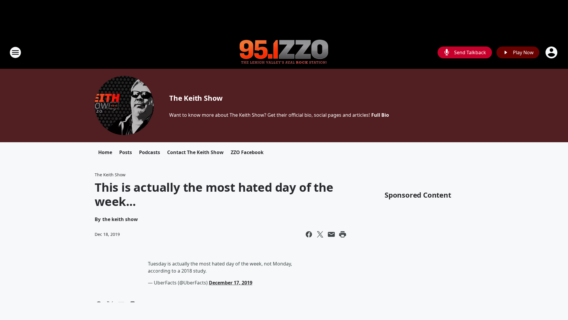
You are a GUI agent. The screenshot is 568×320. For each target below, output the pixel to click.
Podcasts (149, 152)
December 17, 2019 (230, 282)
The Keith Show (196, 98)
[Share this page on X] (320, 234)
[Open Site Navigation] (15, 52)
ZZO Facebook (247, 152)
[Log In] (552, 52)
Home (105, 152)
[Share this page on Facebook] (309, 234)
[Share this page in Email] (331, 234)
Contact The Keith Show (195, 152)
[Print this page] (342, 234)
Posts (125, 152)
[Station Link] (284, 52)
